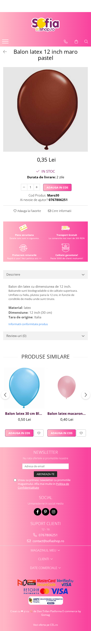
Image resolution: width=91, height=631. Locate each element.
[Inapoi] (3, 52)
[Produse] (6, 43)
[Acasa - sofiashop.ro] (45, 24)
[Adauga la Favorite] (39, 433)
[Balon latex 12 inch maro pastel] (45, 109)
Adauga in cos (57, 187)
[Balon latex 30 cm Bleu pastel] (24, 388)
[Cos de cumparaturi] (76, 41)
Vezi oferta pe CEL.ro (45, 625)
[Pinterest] (45, 512)
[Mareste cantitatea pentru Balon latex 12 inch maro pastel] (37, 187)
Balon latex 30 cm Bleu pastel (25, 413)
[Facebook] (37, 512)
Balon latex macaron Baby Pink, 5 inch (67, 413)
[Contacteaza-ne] (65, 41)
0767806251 (48, 535)
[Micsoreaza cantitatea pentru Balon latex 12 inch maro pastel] (24, 187)
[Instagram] (53, 512)
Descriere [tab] (13, 274)
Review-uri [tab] (16, 336)
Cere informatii (61, 211)
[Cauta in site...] (86, 41)
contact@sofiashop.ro (48, 541)
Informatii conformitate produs (28, 324)
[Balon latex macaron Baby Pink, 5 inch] (66, 388)
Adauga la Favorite (29, 211)
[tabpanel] (45, 109)
